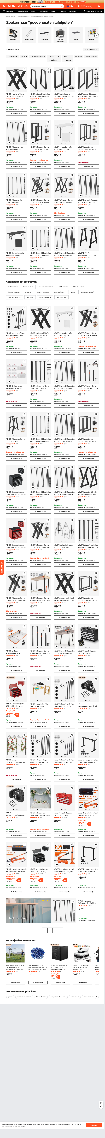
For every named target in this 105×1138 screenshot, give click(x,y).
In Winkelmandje (16, 113)
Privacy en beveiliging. (20, 1126)
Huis (7, 16)
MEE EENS (94, 1125)
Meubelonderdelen (48, 16)
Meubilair (13, 16)
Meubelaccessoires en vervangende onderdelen (29, 16)
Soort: (86, 49)
